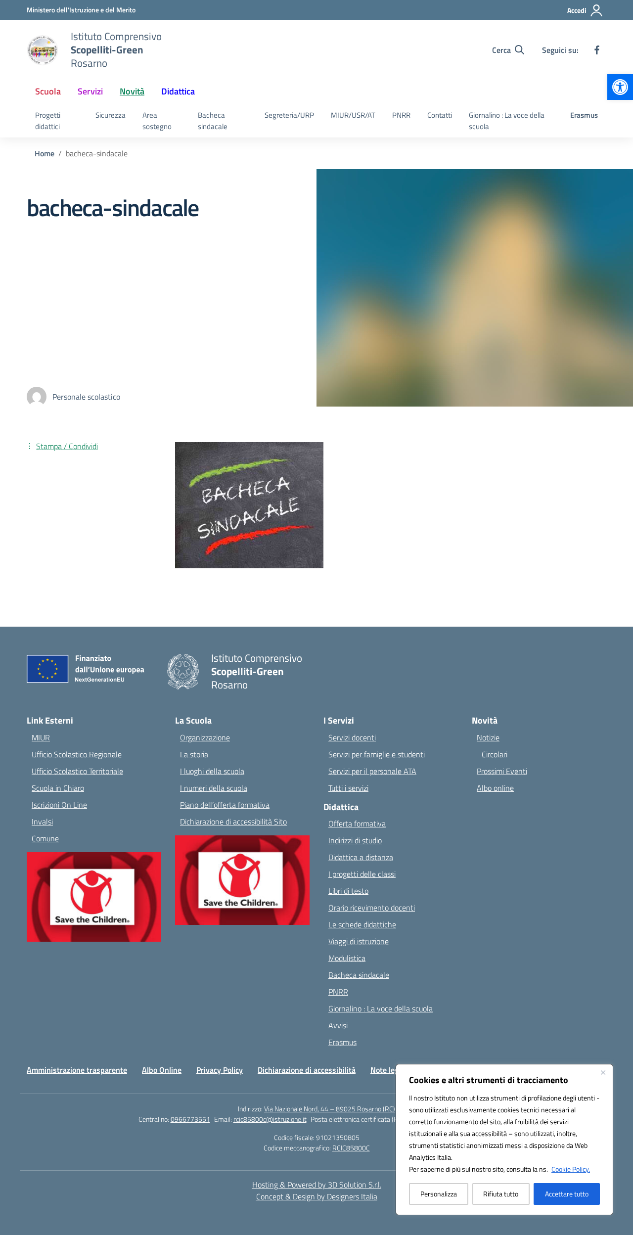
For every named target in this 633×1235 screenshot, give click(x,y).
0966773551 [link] (190, 1119)
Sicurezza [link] (110, 115)
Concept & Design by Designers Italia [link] (316, 1196)
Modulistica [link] (346, 958)
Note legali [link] (388, 1070)
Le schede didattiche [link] (362, 924)
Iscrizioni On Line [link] (59, 805)
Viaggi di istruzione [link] (358, 941)
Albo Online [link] (161, 1070)
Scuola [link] (48, 91)
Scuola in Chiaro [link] (58, 788)
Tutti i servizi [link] (348, 788)
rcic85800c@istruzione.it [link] (270, 1119)
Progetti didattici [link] (47, 120)
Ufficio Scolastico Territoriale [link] (77, 771)
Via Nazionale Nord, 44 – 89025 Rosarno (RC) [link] (329, 1108)
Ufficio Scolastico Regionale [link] (77, 754)
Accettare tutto (566, 1194)
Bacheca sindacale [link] (212, 120)
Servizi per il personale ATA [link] (372, 771)
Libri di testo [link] (348, 891)
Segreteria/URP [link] (289, 115)
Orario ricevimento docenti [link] (371, 908)
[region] (504, 1139)
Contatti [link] (439, 115)
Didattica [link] (178, 91)
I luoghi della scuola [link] (212, 771)
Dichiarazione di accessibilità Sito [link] (233, 821)
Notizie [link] (488, 737)
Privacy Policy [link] (219, 1070)
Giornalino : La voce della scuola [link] (506, 120)
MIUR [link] (41, 737)
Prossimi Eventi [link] (502, 771)
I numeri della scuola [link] (213, 788)
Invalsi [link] (42, 821)
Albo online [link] (495, 788)
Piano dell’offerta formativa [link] (225, 805)
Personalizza (438, 1194)
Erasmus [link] (584, 115)
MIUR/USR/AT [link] (353, 115)
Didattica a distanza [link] (360, 857)
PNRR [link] (401, 115)
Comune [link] (45, 838)
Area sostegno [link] (157, 120)
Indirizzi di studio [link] (355, 840)
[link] (620, 87)
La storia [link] (194, 754)
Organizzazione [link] (205, 737)
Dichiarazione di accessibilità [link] (307, 1070)
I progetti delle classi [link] (362, 874)
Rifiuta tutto (500, 1194)
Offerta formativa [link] (357, 823)
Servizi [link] (90, 91)
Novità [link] (132, 91)
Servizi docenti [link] (352, 737)
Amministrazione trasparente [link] (77, 1070)
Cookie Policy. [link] (570, 1169)
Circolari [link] (494, 754)
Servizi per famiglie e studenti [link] (376, 754)
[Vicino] (603, 1072)
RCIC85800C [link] (351, 1148)
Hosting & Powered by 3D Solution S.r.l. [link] (316, 1184)
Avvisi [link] (338, 1025)
